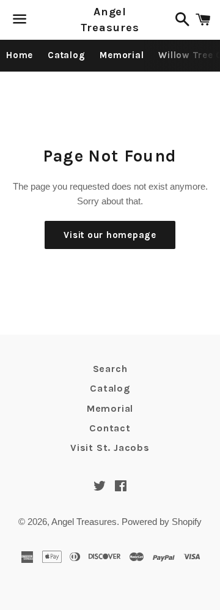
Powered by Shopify (162, 521)
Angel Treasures (110, 19)
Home (19, 55)
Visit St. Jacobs (110, 447)
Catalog (66, 55)
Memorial (122, 55)
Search (110, 368)
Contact (110, 428)
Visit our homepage (110, 234)
